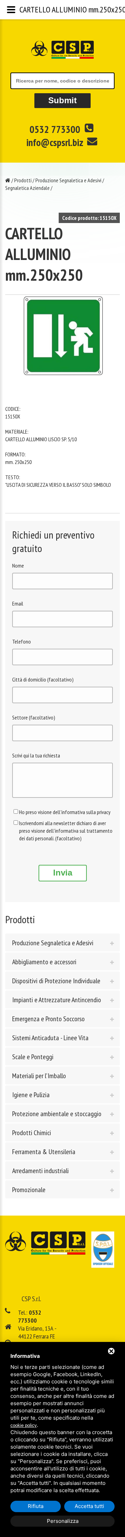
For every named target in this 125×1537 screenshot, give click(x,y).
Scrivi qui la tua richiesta (36, 755)
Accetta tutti (89, 1506)
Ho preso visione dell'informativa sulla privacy (64, 812)
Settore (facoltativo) (33, 717)
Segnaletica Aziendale (27, 187)
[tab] (62, 942)
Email (17, 603)
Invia (62, 872)
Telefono (21, 641)
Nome (18, 565)
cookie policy (23, 1425)
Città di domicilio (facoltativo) (43, 679)
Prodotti (23, 180)
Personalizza (62, 1521)
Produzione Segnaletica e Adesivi (68, 180)
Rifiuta (35, 1506)
